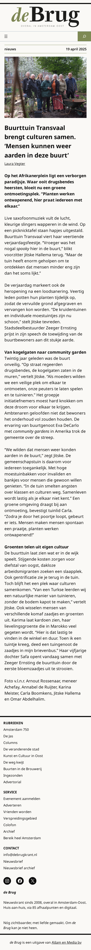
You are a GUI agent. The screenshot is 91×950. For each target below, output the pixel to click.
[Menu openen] (5, 36)
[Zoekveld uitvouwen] (84, 36)
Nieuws (10, 49)
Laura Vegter (14, 163)
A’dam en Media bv (66, 942)
